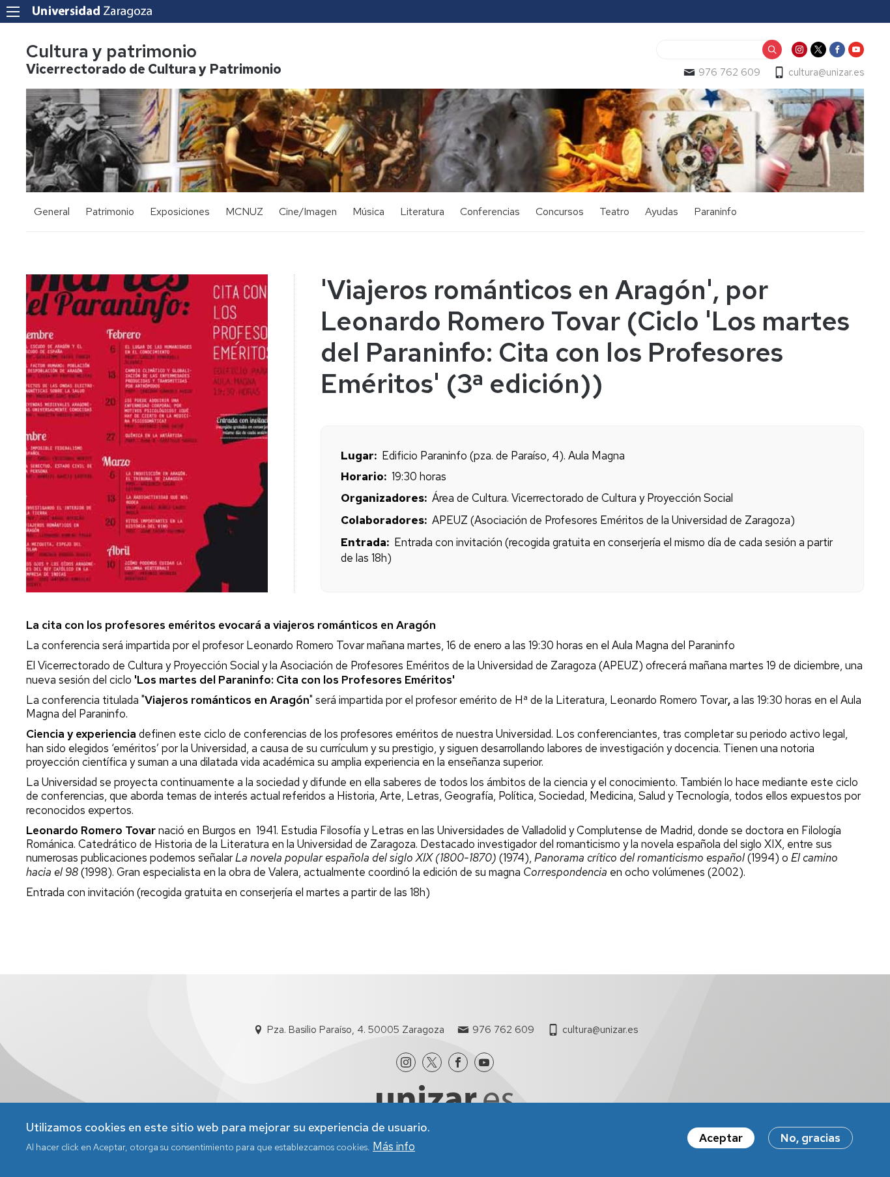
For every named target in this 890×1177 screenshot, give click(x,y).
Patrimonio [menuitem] (109, 211)
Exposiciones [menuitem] (180, 211)
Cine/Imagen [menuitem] (308, 211)
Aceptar (721, 1138)
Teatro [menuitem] (614, 211)
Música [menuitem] (368, 211)
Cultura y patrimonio (111, 51)
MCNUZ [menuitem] (244, 211)
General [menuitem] (52, 211)
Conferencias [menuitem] (490, 211)
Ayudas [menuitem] (661, 211)
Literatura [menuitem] (422, 211)
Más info (394, 1146)
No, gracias (810, 1138)
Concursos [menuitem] (560, 211)
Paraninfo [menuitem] (715, 211)
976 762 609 (729, 72)
